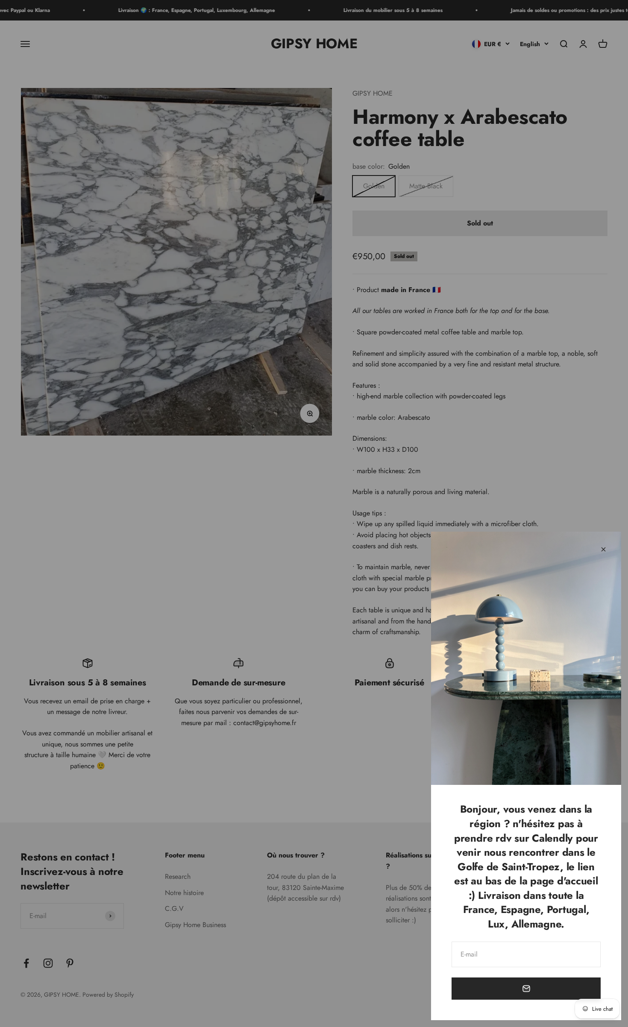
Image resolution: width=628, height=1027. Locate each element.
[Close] (603, 549)
